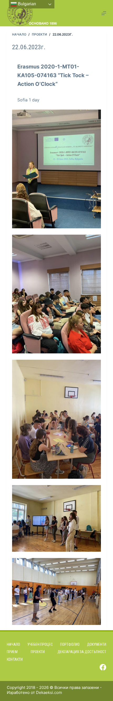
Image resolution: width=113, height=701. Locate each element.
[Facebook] (103, 667)
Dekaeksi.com (49, 692)
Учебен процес (40, 644)
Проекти (38, 652)
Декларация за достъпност (82, 652)
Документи (96, 644)
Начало (13, 644)
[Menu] (103, 13)
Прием (12, 652)
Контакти (15, 659)
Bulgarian (26, 4)
